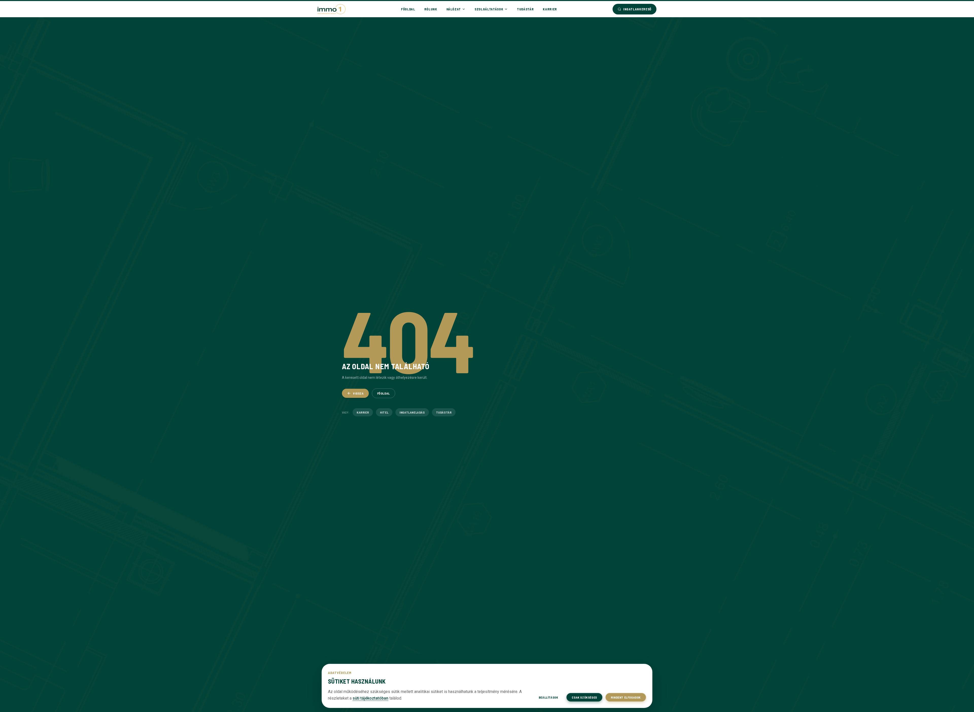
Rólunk (430, 9)
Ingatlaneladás (412, 412)
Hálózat (453, 9)
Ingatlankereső (637, 9)
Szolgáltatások (489, 9)
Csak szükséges (584, 697)
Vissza (358, 393)
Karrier (550, 9)
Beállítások (548, 697)
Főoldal (408, 9)
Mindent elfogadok (626, 697)
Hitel (384, 412)
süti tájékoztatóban (370, 698)
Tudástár (525, 9)
